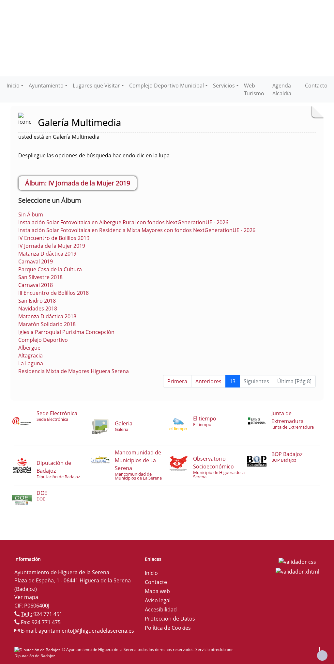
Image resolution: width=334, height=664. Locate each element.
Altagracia (30, 355)
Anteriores (208, 381)
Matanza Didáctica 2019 (47, 253)
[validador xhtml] (297, 571)
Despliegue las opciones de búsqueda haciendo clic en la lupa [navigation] (94, 155)
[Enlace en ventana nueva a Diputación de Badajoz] (38, 649)
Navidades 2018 (37, 308)
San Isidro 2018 (37, 300)
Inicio (151, 573)
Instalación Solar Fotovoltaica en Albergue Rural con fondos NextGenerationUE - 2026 (123, 222)
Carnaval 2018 (35, 285)
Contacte (156, 582)
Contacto (316, 85)
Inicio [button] (13, 85)
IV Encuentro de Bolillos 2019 (53, 238)
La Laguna (30, 363)
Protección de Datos (170, 618)
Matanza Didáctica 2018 (47, 316)
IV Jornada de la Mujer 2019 (51, 245)
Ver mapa (26, 597)
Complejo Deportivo (43, 339)
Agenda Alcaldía (281, 89)
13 (232, 381)
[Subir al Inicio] (322, 655)
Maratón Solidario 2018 (47, 324)
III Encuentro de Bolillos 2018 (53, 292)
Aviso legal (158, 600)
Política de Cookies (168, 627)
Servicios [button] (224, 85)
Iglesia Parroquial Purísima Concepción (66, 332)
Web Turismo (254, 89)
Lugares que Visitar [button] (96, 85)
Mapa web (157, 591)
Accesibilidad (161, 609)
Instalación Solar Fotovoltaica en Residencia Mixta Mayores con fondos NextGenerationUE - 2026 (136, 230)
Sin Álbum (30, 214)
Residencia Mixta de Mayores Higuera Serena (73, 371)
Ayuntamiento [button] (46, 85)
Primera (177, 381)
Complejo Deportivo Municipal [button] (166, 85)
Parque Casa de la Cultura (50, 269)
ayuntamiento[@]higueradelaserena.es (86, 630)
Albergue (29, 347)
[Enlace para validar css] (297, 561)
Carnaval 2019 (35, 261)
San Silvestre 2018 (40, 277)
